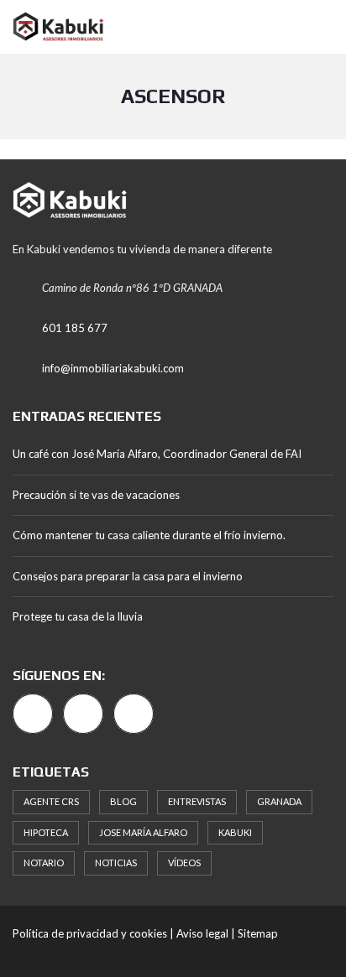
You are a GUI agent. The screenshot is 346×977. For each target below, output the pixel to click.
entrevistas (197, 801)
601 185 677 (74, 328)
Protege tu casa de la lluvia (78, 616)
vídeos (184, 862)
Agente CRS (51, 801)
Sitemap (258, 933)
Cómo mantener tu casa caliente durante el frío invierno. (149, 535)
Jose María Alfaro (143, 832)
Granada (279, 801)
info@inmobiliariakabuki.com (113, 368)
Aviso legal (202, 933)
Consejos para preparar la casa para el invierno (128, 576)
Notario (44, 862)
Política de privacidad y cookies (90, 933)
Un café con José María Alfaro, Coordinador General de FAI (157, 453)
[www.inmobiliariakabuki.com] (52, 27)
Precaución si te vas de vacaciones (96, 494)
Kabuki (235, 832)
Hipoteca (46, 832)
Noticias (116, 862)
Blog (123, 801)
